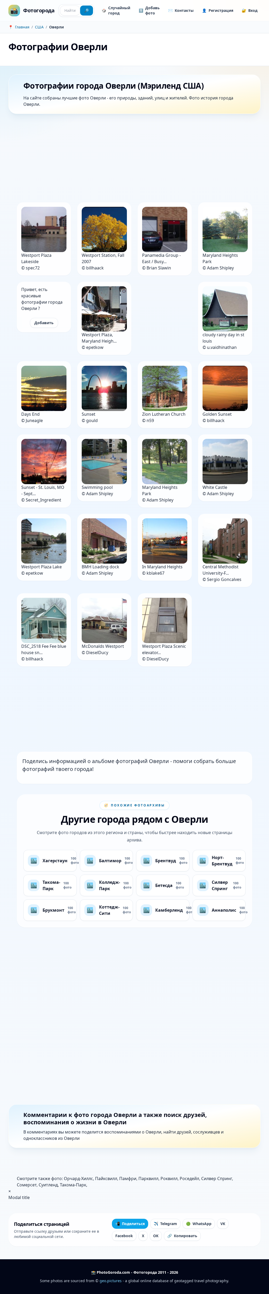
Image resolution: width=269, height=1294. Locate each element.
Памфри (127, 1178)
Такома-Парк (73, 1185)
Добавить (44, 322)
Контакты (181, 10)
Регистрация (217, 10)
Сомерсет (27, 1185)
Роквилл (169, 1178)
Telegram (165, 1223)
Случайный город (116, 10)
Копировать (182, 1235)
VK (222, 1223)
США (39, 26)
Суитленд (48, 1185)
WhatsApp (198, 1223)
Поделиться (130, 1223)
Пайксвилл (106, 1178)
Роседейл (189, 1178)
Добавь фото (149, 10)
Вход (249, 10)
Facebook (124, 1235)
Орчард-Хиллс (78, 1178)
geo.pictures (111, 1280)
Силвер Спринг (216, 1178)
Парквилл (148, 1178)
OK (155, 1235)
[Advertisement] (134, 159)
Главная (22, 26)
